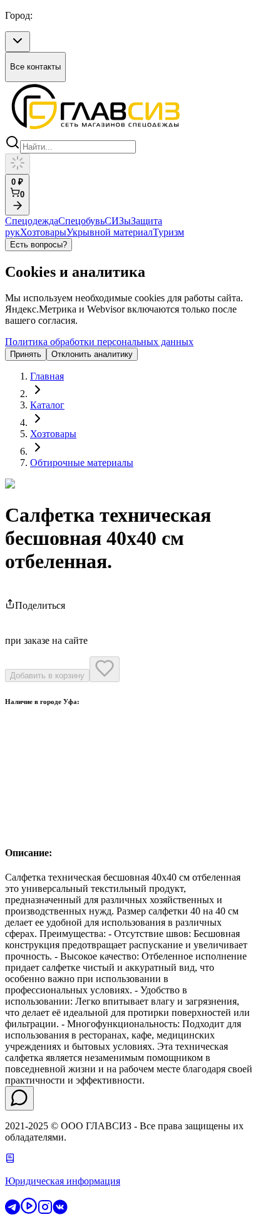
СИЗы (118, 220)
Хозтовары (43, 232)
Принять (25, 354)
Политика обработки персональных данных (99, 341)
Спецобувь (81, 220)
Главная (47, 376)
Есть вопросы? (38, 244)
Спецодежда (31, 220)
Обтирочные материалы (81, 462)
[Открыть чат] (19, 1098)
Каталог (47, 405)
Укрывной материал (109, 232)
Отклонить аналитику (92, 354)
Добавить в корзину (47, 675)
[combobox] (17, 41)
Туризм (168, 232)
